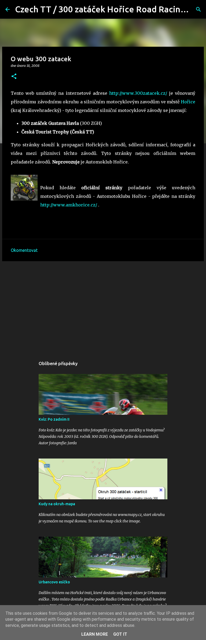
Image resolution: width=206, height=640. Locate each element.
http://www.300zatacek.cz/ (138, 93)
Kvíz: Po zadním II (54, 419)
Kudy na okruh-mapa (57, 504)
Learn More (94, 634)
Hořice (188, 101)
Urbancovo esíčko (54, 582)
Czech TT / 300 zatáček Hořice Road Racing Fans (110, 9)
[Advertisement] (103, 306)
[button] (14, 76)
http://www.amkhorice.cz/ (68, 205)
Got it (120, 634)
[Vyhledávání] (198, 9)
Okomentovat (24, 250)
